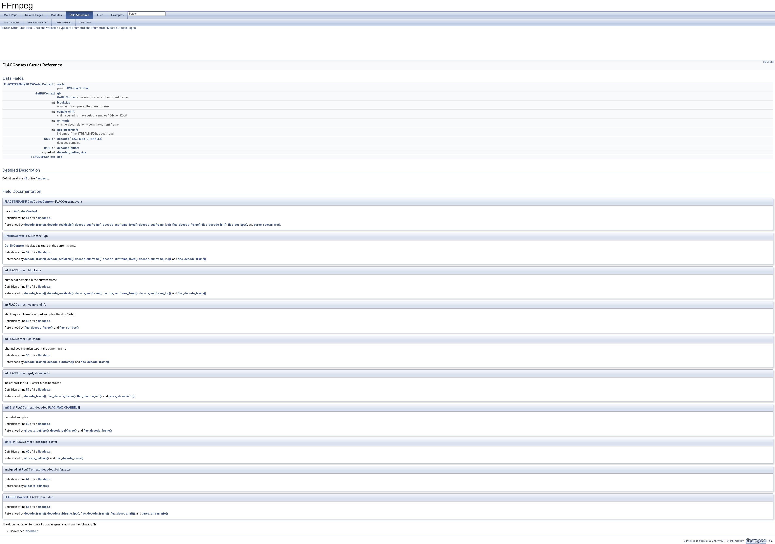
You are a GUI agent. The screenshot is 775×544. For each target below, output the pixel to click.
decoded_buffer (68, 148)
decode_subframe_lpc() (155, 224)
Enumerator (99, 27)
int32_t (48, 138)
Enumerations (81, 27)
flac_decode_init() (214, 224)
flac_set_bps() (237, 224)
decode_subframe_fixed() (120, 224)
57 (27, 389)
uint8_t (48, 148)
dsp (59, 156)
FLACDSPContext (43, 156)
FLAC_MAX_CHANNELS (86, 138)
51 (27, 218)
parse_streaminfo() (267, 224)
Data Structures (14, 27)
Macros (112, 27)
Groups (122, 27)
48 (25, 178)
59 (27, 424)
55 (27, 321)
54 (27, 286)
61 (27, 479)
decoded (63, 138)
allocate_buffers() (36, 430)
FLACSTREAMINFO (16, 84)
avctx (60, 84)
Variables (52, 27)
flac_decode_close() (69, 458)
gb (59, 93)
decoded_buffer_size (71, 152)
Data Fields (768, 62)
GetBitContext (45, 93)
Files (29, 27)
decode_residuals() (60, 224)
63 (27, 506)
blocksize (63, 102)
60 (27, 451)
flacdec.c (42, 178)
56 (27, 355)
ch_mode (63, 120)
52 (27, 252)
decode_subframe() (88, 224)
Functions (38, 27)
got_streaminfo (68, 129)
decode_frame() (35, 224)
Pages (132, 27)
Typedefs (65, 27)
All (2, 27)
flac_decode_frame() (186, 224)
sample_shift (66, 111)
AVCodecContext (41, 84)
